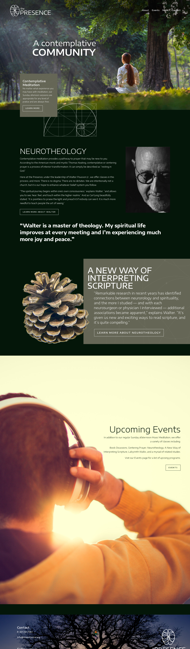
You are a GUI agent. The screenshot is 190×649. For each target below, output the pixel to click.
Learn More (33, 108)
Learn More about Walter (39, 212)
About (145, 10)
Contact (176, 10)
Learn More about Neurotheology (129, 332)
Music (165, 10)
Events (155, 10)
